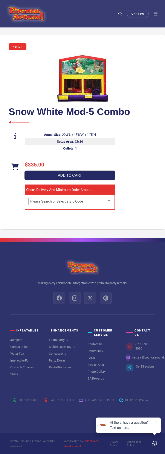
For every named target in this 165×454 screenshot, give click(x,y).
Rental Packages (60, 367)
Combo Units (19, 346)
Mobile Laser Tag (60, 346)
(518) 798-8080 (142, 346)
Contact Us (95, 344)
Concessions (57, 353)
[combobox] (69, 201)
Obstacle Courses (22, 367)
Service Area (96, 364)
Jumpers (16, 340)
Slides (14, 374)
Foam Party (57, 340)
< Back (17, 46)
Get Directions (145, 366)
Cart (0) (137, 13)
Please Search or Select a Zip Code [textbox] (56, 201)
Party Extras (57, 360)
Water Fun (17, 353)
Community (95, 351)
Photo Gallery (97, 371)
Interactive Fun (20, 360)
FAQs (91, 358)
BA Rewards (96, 378)
